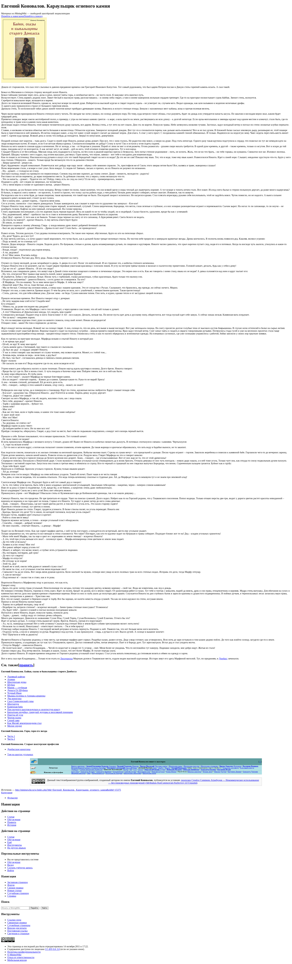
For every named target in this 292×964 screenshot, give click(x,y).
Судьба (154, 769)
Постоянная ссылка (17, 930)
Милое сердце (14, 726)
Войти (10, 870)
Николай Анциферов (191, 769)
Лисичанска (66, 658)
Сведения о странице (18, 933)
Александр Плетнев (208, 769)
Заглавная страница (17, 882)
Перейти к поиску (33, 16)
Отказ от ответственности (20, 957)
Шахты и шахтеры (194, 771)
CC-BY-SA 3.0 (52, 949)
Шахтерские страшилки (209, 766)
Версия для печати (17, 928)
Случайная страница (18, 893)
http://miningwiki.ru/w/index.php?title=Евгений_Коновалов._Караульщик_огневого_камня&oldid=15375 (68, 790)
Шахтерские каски (149, 773)
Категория (6, 792)
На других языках (16, 848)
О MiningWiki (14, 954)
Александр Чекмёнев (103, 771)
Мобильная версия (17, 960)
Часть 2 (11, 739)
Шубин (11, 685)
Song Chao (75, 771)
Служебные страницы (18, 925)
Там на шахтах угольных (20, 754)
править (26, 665)
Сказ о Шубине (122, 768)
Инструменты (14, 845)
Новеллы (128, 766)
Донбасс (223, 658)
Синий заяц (13, 720)
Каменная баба (15, 706)
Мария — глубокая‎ (17, 687)
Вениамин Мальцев (174, 769)
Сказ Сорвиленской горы (20, 701)
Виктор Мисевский (147, 766)
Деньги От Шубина (17, 690)
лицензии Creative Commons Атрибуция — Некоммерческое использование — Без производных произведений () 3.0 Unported (183, 781)
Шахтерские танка (175, 766)
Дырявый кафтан (16, 676)
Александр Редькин (88, 771)
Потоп (140, 769)
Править (11, 822)
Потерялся (230, 766)
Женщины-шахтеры (78, 773)
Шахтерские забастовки (132, 773)
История (11, 825)
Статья (10, 816)
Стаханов (101, 766)
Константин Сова (144, 771)
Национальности (98, 773)
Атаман (11, 679)
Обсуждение (13, 819)
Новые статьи (14, 890)
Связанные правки (17, 922)
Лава (88, 773)
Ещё (9, 842)
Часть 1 (11, 736)
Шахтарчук (13, 704)
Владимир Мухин (224, 769)
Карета (167, 768)
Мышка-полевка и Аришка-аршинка (26, 695)
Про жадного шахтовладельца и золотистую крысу (33, 709)
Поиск (5, 901)
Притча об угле (15, 715)
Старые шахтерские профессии (91, 769)
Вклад (10, 865)
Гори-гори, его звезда (231, 768)
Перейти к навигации (12, 16)
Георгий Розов (118, 771)
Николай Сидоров (158, 771)
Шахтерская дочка (16, 682)
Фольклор (12, 797)
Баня (155, 768)
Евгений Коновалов (179, 768)
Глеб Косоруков (130, 771)
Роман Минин (171, 771)
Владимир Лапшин (234, 771)
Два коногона (14, 698)
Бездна (125, 769)
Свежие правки (15, 887)
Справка (11, 896)
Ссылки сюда (14, 920)
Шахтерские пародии (191, 766)
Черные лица (207, 771)
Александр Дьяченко (250, 771)
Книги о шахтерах (78, 766)
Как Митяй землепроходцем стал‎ (24, 723)
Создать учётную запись (20, 867)
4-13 (135, 769)
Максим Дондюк (220, 771)
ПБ (131, 769)
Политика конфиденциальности (24, 952)
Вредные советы (161, 766)
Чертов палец (14, 717)
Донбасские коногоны (18, 749)
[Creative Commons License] (38, 782)
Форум (10, 885)
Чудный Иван (14, 693)
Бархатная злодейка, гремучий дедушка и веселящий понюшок (40, 712)
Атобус (160, 768)
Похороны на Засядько (114, 773)
